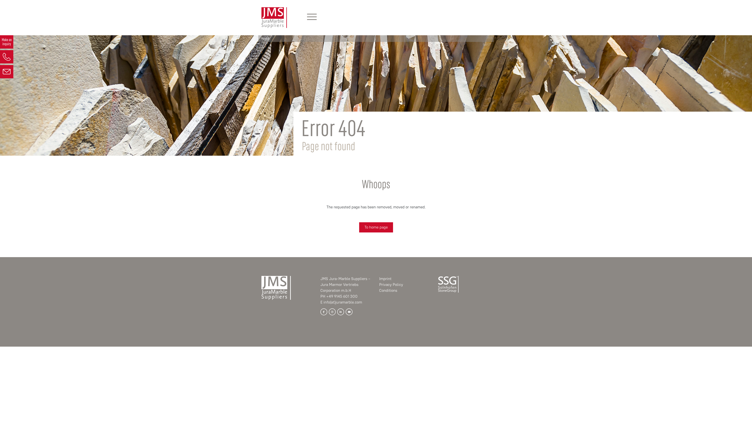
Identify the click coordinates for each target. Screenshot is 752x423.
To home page (376, 227)
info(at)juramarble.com (343, 302)
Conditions (388, 290)
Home (265, 38)
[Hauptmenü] (312, 17)
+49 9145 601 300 (342, 296)
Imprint (385, 279)
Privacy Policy (391, 284)
